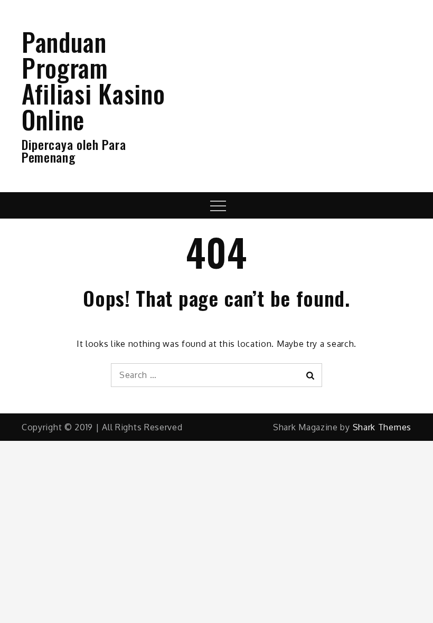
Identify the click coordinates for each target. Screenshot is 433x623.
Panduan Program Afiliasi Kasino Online (93, 80)
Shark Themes (382, 427)
